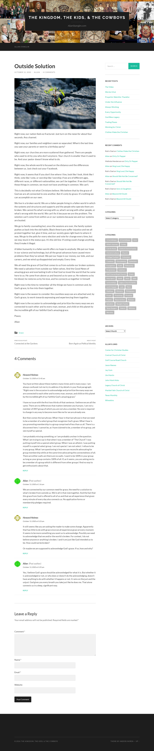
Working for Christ (113, 127)
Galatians (122, 270)
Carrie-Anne (111, 249)
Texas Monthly (111, 395)
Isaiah (120, 278)
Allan (37, 72)
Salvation (109, 304)
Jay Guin (108, 370)
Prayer (109, 295)
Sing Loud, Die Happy (121, 166)
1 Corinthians (111, 240)
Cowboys (109, 261)
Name (17, 659)
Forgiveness (110, 270)
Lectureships (111, 283)
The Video (109, 87)
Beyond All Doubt (119, 194)
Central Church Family (127, 249)
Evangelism (110, 266)
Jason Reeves (110, 365)
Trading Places (111, 122)
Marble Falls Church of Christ (117, 390)
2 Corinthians (125, 240)
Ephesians (133, 261)
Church (125, 253)
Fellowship (129, 266)
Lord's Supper (111, 287)
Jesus (127, 278)
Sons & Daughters (123, 189)
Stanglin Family (122, 304)
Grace (21, 333)
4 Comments (49, 72)
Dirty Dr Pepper (119, 156)
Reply (25, 471)
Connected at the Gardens (26, 342)
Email (17, 672)
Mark (129, 287)
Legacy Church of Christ (115, 385)
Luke (121, 287)
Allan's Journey (112, 244)
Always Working (112, 107)
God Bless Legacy (112, 117)
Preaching (118, 295)
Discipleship (121, 261)
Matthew (109, 291)
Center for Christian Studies (116, 350)
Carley (123, 244)
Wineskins (109, 400)
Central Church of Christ (115, 355)
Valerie (122, 308)
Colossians (126, 257)
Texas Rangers (111, 308)
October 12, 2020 (22, 72)
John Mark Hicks (112, 380)
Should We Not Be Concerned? (125, 176)
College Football (112, 257)
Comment (19, 631)
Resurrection (120, 300)
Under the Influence (113, 102)
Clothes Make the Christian (116, 132)
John (134, 278)
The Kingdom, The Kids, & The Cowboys (77, 17)
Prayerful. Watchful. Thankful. (117, 97)
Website (18, 684)
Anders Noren (126, 741)
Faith (120, 266)
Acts (135, 240)
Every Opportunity (113, 112)
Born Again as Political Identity (82, 342)
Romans (131, 300)
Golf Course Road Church (116, 274)
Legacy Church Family (127, 283)
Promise (129, 295)
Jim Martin (109, 375)
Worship (109, 312)
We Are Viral (110, 92)
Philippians (130, 291)
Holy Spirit (110, 278)
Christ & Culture (112, 253)
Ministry (119, 291)
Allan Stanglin (21, 47)
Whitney (132, 308)
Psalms (109, 300)
